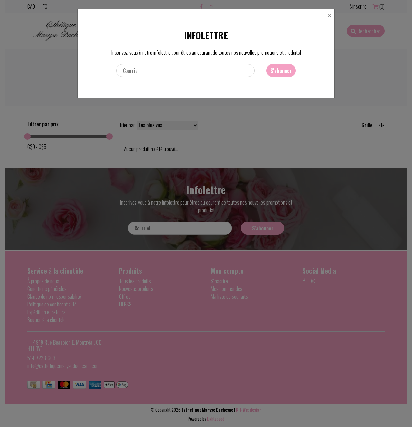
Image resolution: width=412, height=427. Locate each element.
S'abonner (281, 70)
